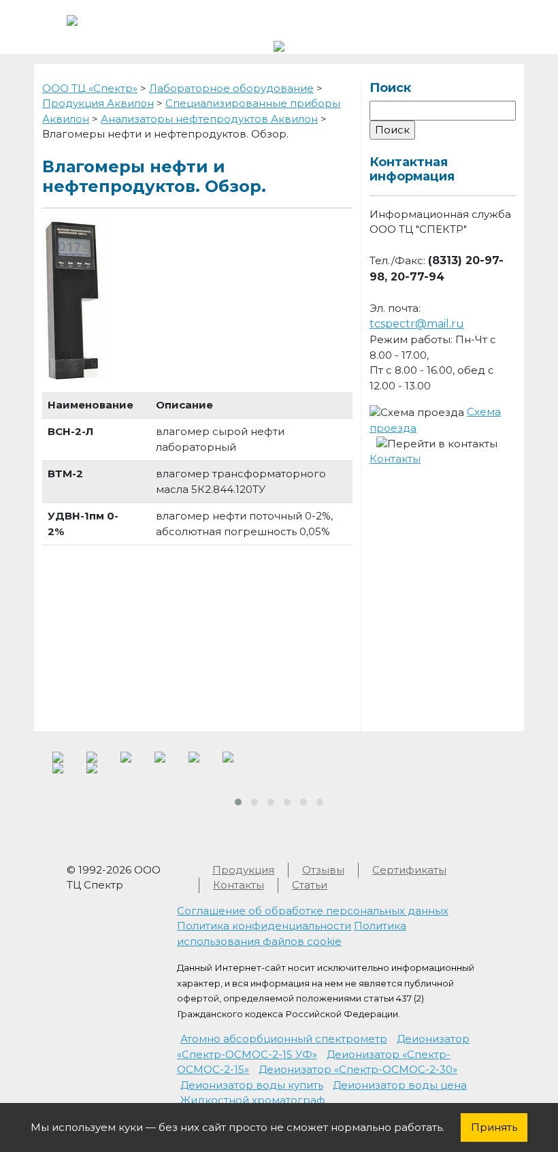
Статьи (309, 884)
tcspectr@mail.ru (417, 323)
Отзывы (323, 869)
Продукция (243, 869)
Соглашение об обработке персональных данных (312, 910)
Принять (494, 1127)
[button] (238, 802)
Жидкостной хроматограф (252, 1099)
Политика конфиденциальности (264, 925)
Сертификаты (409, 869)
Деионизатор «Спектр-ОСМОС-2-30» (358, 1069)
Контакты (395, 458)
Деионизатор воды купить (251, 1084)
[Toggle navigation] (472, 19)
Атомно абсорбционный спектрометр (283, 1038)
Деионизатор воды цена (400, 1084)
